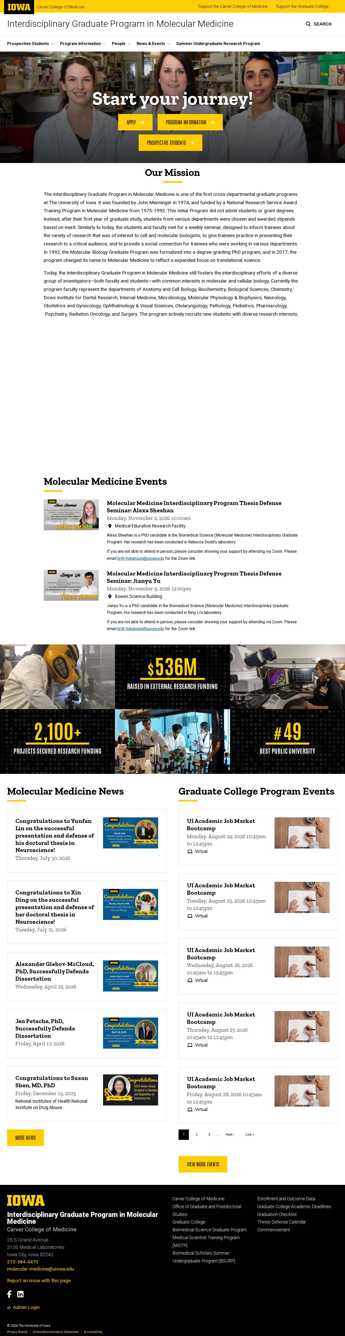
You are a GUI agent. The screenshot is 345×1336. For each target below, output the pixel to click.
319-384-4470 (22, 1262)
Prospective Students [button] (28, 43)
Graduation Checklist (277, 1214)
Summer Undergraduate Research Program (218, 43)
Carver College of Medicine (60, 7)
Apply (132, 122)
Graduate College (189, 1222)
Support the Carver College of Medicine (233, 6)
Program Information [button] (80, 43)
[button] (318, 24)
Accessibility (93, 1332)
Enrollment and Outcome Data (286, 1198)
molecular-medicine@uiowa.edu (40, 1269)
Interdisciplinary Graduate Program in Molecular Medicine (120, 23)
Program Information (187, 122)
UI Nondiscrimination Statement (56, 1332)
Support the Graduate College (302, 6)
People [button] (119, 43)
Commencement (273, 1229)
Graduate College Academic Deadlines (294, 1206)
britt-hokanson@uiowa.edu (140, 558)
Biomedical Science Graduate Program (210, 1229)
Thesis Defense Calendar (281, 1222)
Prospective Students (167, 142)
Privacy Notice (17, 1332)
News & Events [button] (151, 43)
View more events (203, 1164)
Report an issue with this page (39, 1280)
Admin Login (26, 1307)
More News (25, 1137)
